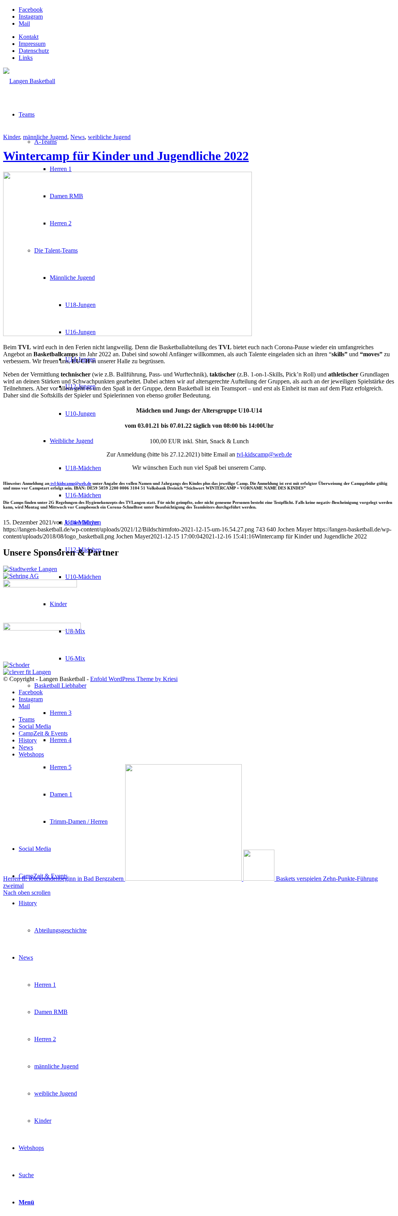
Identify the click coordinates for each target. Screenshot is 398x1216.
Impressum (32, 43)
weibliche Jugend (109, 137)
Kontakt (28, 36)
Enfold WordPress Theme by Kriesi (134, 679)
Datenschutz (34, 50)
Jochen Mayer (81, 522)
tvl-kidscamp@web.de (264, 454)
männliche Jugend (45, 137)
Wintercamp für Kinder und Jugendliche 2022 (126, 156)
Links (26, 57)
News (77, 137)
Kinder (11, 137)
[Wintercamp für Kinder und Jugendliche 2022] (127, 334)
